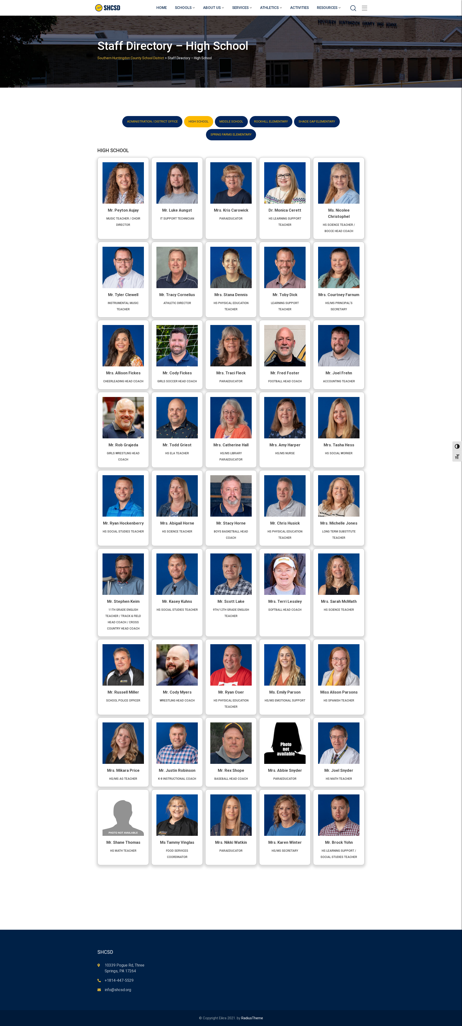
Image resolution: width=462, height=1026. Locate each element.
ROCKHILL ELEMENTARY (271, 121)
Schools (183, 8)
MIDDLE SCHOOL (231, 121)
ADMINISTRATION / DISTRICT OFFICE (152, 121)
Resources (327, 8)
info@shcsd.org (118, 989)
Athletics (269, 8)
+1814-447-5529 (119, 980)
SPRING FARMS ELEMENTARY (231, 134)
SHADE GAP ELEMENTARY (317, 121)
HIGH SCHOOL (199, 121)
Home (161, 8)
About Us (212, 8)
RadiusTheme (252, 1018)
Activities (299, 8)
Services (240, 8)
